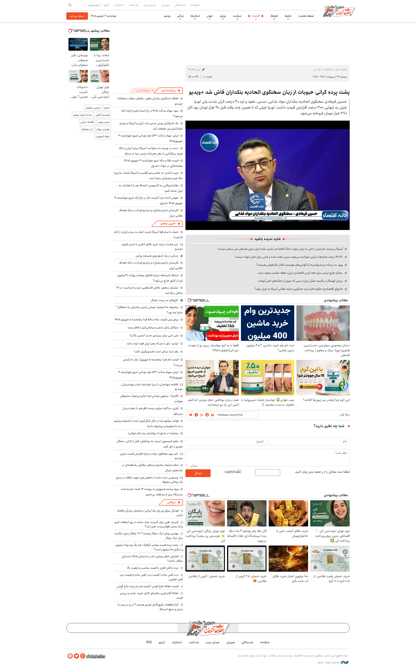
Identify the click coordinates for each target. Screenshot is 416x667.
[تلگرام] (70, 656)
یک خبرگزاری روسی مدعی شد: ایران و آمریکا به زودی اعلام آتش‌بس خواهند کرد (151, 126)
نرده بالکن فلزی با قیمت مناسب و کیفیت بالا (153, 567)
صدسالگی (180, 5)
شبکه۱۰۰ (195, 5)
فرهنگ (274, 16)
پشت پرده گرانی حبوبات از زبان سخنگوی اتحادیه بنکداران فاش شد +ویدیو (269, 92)
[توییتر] (76, 656)
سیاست (237, 16)
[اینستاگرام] (82, 656)
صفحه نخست (306, 16)
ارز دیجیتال (87, 129)
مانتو (106, 108)
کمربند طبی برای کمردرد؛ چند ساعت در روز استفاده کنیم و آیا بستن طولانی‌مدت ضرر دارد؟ (148, 524)
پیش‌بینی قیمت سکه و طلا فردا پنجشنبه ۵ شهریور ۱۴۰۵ (147, 319)
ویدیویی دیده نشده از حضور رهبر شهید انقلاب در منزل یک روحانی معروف (149, 479)
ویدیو (167, 16)
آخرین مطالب (168, 224)
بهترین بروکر (103, 129)
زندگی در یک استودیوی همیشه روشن (157, 255)
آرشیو (106, 5)
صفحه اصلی (341, 69)
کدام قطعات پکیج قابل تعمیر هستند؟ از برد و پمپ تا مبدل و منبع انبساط (150, 606)
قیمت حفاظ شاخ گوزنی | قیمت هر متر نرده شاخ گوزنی (148, 586)
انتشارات (119, 5)
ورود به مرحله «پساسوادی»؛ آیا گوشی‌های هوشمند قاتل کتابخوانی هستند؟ (299, 264)
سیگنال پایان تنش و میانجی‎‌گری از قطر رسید (153, 327)
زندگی (180, 16)
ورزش (223, 16)
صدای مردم (150, 5)
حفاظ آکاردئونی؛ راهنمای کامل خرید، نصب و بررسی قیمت (151, 595)
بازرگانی (171, 502)
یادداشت (134, 5)
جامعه (288, 16)
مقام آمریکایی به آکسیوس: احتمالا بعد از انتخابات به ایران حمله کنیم (151, 188)
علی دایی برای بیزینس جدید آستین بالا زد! (154, 335)
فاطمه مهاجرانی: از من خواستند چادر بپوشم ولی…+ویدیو (151, 386)
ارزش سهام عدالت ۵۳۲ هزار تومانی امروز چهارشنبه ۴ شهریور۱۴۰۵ (150, 375)
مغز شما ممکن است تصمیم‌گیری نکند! (156, 351)
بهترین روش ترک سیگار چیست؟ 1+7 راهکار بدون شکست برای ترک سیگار (148, 535)
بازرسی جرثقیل (93, 108)
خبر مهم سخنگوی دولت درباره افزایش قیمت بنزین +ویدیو (151, 455)
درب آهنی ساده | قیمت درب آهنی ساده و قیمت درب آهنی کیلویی (151, 576)
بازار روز (317, 69)
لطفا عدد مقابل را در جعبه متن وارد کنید (322, 471)
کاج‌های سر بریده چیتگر (164, 300)
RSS (149, 642)
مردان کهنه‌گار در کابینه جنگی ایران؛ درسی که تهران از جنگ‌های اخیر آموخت (300, 280)
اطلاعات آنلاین (339, 11)
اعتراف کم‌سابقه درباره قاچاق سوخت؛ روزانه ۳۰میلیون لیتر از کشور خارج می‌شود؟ (150, 278)
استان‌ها (195, 16)
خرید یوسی (103, 122)
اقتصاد (256, 16)
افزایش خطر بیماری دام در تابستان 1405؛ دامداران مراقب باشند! (152, 558)
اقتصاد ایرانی (87, 122)
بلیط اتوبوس (102, 136)
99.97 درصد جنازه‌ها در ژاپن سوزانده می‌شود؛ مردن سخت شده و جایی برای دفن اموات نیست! (289, 256)
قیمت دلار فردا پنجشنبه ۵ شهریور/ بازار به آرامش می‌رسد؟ (153, 362)
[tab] (171, 90)
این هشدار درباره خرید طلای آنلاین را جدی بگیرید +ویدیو (152, 246)
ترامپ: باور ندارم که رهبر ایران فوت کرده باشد (153, 343)
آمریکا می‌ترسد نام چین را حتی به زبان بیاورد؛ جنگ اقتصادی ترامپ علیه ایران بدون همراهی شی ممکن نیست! (280, 248)
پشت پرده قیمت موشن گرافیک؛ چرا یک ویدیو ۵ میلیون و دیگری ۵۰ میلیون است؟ (149, 547)
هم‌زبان (165, 5)
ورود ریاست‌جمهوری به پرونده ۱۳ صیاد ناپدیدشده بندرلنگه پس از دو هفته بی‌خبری (152, 492)
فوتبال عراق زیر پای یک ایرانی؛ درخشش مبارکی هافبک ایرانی (150, 512)
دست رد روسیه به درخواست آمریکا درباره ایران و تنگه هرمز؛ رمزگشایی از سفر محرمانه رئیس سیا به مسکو (151, 151)
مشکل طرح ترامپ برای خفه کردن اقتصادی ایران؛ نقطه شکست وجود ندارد (300, 272)
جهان (210, 16)
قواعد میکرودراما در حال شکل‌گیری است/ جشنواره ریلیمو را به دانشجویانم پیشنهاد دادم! (148, 423)
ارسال (198, 473)
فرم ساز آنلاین (102, 115)
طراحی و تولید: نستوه (329, 662)
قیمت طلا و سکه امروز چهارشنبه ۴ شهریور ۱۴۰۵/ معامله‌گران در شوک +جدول (153, 163)
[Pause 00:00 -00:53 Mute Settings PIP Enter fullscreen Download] (267, 175)
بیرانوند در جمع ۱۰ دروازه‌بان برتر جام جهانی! (153, 433)
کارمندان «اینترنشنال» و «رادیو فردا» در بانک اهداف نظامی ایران (151, 213)
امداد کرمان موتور (82, 115)
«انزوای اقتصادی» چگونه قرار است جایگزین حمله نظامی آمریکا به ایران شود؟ (298, 289)
